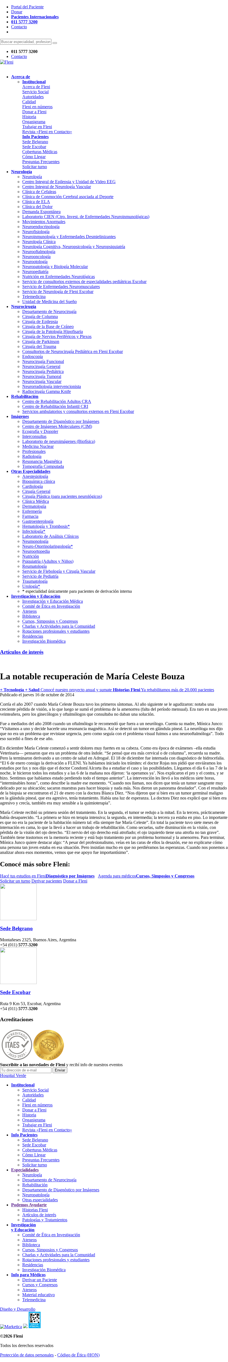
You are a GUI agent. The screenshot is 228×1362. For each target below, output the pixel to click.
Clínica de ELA (36, 201)
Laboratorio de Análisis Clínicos (50, 536)
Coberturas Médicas (39, 151)
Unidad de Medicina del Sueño (49, 301)
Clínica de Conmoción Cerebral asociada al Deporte (67, 196)
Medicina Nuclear (38, 446)
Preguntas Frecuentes (41, 161)
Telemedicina (34, 296)
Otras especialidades (40, 1199)
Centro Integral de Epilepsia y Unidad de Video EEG (69, 181)
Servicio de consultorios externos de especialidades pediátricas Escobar (84, 281)
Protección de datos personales (27, 1355)
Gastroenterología (37, 521)
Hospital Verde (13, 1075)
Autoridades (33, 96)
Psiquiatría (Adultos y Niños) (47, 561)
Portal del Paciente (27, 6)
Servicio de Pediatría (40, 576)
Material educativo (38, 1294)
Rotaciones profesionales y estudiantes (56, 631)
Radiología (31, 456)
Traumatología (35, 581)
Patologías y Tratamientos (44, 1219)
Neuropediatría (35, 271)
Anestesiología (35, 476)
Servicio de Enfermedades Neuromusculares (61, 286)
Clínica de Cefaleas (39, 191)
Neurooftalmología (38, 251)
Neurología (32, 176)
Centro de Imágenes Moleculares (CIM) (57, 426)
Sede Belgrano (35, 141)
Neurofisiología (35, 231)
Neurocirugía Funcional (43, 361)
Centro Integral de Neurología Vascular (56, 186)
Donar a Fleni (34, 111)
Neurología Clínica (39, 241)
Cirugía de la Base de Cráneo (48, 326)
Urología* (31, 586)
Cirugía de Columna (40, 316)
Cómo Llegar (34, 156)
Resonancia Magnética (42, 461)
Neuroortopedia (36, 551)
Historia (29, 116)
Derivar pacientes (46, 881)
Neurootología (35, 261)
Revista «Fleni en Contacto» (47, 131)
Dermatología (34, 506)
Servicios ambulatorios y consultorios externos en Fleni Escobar (78, 411)
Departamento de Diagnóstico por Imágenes (60, 421)
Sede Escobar (34, 146)
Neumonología (35, 541)
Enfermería (32, 511)
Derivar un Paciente (39, 1279)
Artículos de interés (21, 652)
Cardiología (32, 486)
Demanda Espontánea (41, 211)
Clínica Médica (35, 501)
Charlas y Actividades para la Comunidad (58, 626)
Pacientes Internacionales (35, 16)
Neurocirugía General (41, 366)
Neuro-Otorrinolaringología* (47, 546)
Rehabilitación (35, 1184)
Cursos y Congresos (40, 1284)
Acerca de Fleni (36, 86)
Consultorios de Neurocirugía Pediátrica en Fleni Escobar (72, 351)
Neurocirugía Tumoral (41, 376)
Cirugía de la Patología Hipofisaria (52, 331)
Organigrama (33, 121)
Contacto (19, 26)
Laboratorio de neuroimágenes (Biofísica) (58, 441)
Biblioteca (31, 616)
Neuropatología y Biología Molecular (55, 266)
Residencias (32, 636)
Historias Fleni (35, 1209)
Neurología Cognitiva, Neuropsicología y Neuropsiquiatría (73, 246)
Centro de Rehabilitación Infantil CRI (55, 406)
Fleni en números (37, 106)
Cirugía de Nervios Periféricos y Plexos (56, 336)
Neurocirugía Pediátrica (43, 371)
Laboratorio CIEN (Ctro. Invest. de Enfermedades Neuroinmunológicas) (85, 216)
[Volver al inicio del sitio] (6, 62)
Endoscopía (32, 356)
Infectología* (33, 531)
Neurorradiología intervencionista (51, 386)
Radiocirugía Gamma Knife (46, 391)
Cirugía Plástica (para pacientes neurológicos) (62, 496)
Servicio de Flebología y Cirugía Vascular (58, 571)
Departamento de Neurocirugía (49, 311)
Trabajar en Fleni (37, 126)
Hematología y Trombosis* (46, 526)
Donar (16, 11)
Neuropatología (35, 1194)
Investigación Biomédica (44, 641)
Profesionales (34, 451)
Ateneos (29, 611)
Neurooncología (36, 256)
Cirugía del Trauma (39, 346)
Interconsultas (34, 436)
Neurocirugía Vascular (41, 381)
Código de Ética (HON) (78, 1355)
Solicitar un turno (15, 881)
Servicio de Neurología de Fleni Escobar (57, 291)
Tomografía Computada (43, 466)
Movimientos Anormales (43, 221)
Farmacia (30, 516)
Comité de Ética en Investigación (51, 606)
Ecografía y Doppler (40, 431)
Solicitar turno (34, 166)
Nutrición (30, 556)
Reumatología (34, 566)
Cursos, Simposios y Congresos (50, 621)
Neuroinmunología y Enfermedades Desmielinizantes (69, 236)
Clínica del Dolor (37, 206)
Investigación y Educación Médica (52, 601)
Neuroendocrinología (41, 226)
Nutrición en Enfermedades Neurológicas (58, 276)
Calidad (29, 101)
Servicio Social (35, 91)
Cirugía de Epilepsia (40, 321)
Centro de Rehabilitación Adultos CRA (56, 401)
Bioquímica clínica (38, 481)
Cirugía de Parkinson (40, 341)
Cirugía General (36, 491)
